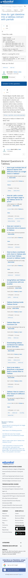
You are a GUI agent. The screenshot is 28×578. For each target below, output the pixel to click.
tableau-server (17, 360)
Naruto (9, 185)
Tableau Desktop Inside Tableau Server (15, 303)
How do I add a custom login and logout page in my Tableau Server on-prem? (15, 198)
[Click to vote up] (4, 25)
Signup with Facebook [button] (13, 570)
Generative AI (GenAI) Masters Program (11, 486)
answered (9, 149)
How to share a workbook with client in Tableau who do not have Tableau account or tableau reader (16, 255)
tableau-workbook (12, 362)
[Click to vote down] (4, 28)
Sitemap (4, 527)
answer (5, 77)
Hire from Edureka (19, 522)
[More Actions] (24, 77)
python (9, 297)
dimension (17, 247)
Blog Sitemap (5, 529)
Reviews (4, 518)
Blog (3, 522)
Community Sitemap (7, 532)
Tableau (15, 72)
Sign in (20, 574)
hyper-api (12, 67)
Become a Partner (19, 520)
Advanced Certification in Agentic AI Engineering (13, 469)
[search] (24, 6)
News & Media (5, 516)
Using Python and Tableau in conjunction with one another (16, 282)
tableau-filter (10, 415)
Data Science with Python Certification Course (12, 478)
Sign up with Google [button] (12, 565)
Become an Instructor (20, 516)
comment (13, 77)
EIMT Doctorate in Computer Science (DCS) (12, 507)
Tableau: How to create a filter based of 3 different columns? (16, 394)
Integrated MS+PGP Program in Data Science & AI (13, 496)
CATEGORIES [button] (5, 542)
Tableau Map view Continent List (13, 323)
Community (5, 525)
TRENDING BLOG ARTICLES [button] (10, 546)
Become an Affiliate (19, 518)
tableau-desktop (11, 221)
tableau (9, 190)
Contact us (4, 520)
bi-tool (18, 221)
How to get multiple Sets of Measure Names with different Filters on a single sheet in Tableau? (16, 170)
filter (9, 412)
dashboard (17, 275)
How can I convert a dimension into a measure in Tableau (16, 228)
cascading (22, 412)
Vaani (19, 149)
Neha (20, 72)
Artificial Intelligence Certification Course (11, 480)
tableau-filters (17, 190)
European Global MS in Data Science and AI (12, 505)
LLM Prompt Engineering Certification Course (12, 476)
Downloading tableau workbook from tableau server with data (15, 345)
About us (4, 513)
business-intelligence (19, 218)
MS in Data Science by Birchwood (10, 498)
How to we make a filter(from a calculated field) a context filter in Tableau (15, 370)
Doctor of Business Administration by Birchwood (13, 493)
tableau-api (5, 67)
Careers (17, 513)
